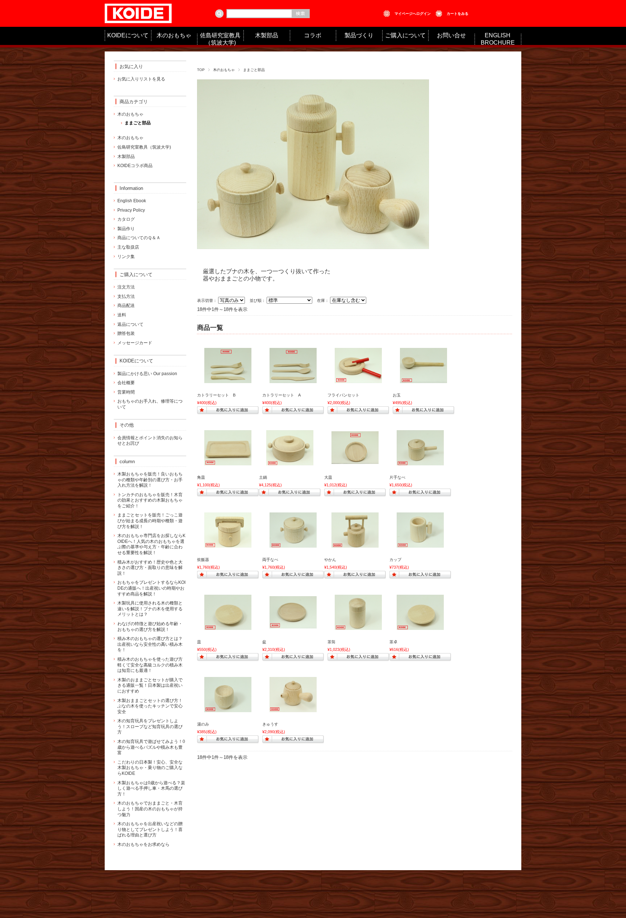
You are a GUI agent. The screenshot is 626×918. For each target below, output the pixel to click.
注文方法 (126, 287)
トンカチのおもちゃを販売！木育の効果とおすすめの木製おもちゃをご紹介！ (150, 500)
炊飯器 (203, 559)
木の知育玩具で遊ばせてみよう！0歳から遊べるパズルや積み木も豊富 (151, 747)
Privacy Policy (131, 210)
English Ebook (131, 200)
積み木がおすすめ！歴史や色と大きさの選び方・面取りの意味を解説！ (150, 568)
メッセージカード (134, 342)
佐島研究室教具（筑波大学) (220, 39)
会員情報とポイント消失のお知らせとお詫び (150, 440)
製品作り (126, 228)
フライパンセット (343, 395)
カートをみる (457, 14)
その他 (127, 425)
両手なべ (270, 559)
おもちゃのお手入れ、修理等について (150, 404)
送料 (121, 314)
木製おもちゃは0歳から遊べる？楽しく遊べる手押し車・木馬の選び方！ (151, 788)
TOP (201, 70)
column (127, 461)
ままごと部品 (138, 122)
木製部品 (266, 35)
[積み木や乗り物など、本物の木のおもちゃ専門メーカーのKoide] (138, 19)
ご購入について (405, 35)
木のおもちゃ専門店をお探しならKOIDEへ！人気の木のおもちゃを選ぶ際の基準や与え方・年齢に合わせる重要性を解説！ (151, 544)
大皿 (328, 477)
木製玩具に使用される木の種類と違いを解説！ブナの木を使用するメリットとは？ (150, 609)
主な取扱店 (128, 247)
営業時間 (126, 392)
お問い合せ (451, 35)
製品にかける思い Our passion (147, 373)
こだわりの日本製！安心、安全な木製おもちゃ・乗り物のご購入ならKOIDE (150, 768)
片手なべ (397, 477)
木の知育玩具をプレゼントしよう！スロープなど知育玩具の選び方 (150, 726)
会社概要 (126, 382)
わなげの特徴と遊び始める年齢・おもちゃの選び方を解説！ (150, 626)
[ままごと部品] (228, 379)
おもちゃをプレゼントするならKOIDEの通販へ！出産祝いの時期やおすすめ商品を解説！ (151, 588)
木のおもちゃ (173, 35)
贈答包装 (126, 333)
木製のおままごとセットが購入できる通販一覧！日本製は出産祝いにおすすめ (150, 685)
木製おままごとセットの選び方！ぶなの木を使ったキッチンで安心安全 (150, 706)
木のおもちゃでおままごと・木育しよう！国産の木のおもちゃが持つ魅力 (150, 809)
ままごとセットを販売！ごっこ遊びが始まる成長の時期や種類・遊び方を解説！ (150, 520)
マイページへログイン (413, 14)
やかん (330, 559)
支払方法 (126, 296)
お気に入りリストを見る (141, 79)
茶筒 (331, 642)
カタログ (126, 219)
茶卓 (393, 642)
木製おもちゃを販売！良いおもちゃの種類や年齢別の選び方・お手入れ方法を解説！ (150, 480)
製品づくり (359, 35)
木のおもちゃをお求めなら (143, 844)
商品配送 (126, 305)
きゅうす (270, 724)
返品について (130, 324)
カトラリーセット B (216, 395)
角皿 (201, 477)
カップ (395, 559)
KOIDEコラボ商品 (135, 165)
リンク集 (126, 256)
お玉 (397, 395)
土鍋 (263, 477)
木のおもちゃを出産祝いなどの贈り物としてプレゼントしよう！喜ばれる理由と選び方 (150, 829)
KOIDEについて (128, 35)
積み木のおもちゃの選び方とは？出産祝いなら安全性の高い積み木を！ (150, 644)
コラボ (312, 35)
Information (131, 188)
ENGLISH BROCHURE (498, 39)
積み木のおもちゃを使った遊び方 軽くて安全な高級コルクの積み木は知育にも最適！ (150, 665)
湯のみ (203, 724)
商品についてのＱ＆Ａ (138, 237)
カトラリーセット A (281, 395)
